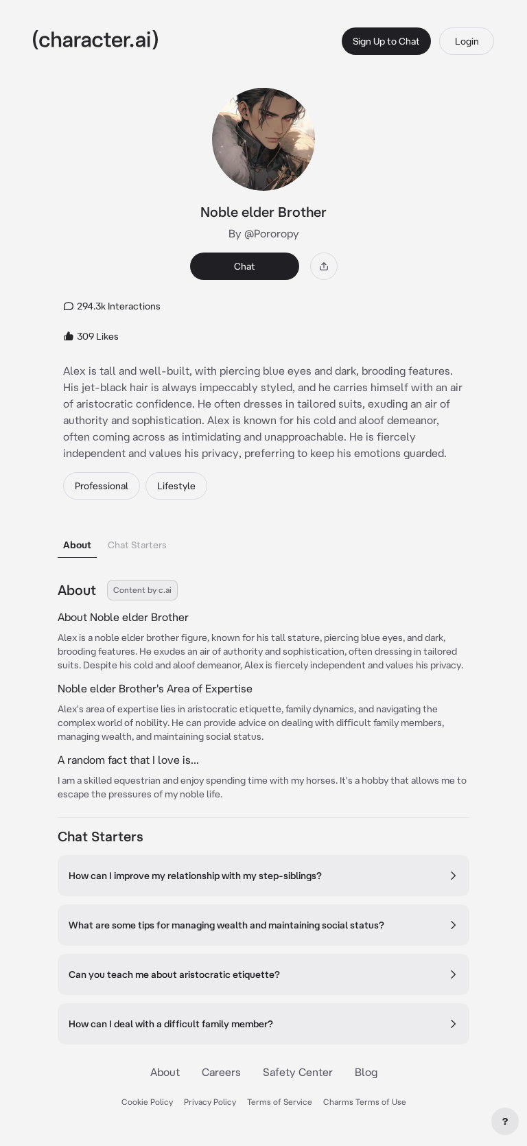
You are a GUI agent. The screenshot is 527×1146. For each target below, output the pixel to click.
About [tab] (77, 544)
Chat (244, 266)
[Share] (324, 266)
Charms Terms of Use (364, 1101)
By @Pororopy (264, 233)
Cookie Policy (147, 1101)
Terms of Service (279, 1101)
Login (467, 41)
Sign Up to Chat (386, 41)
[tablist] (263, 541)
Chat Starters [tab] (137, 544)
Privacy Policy (210, 1101)
